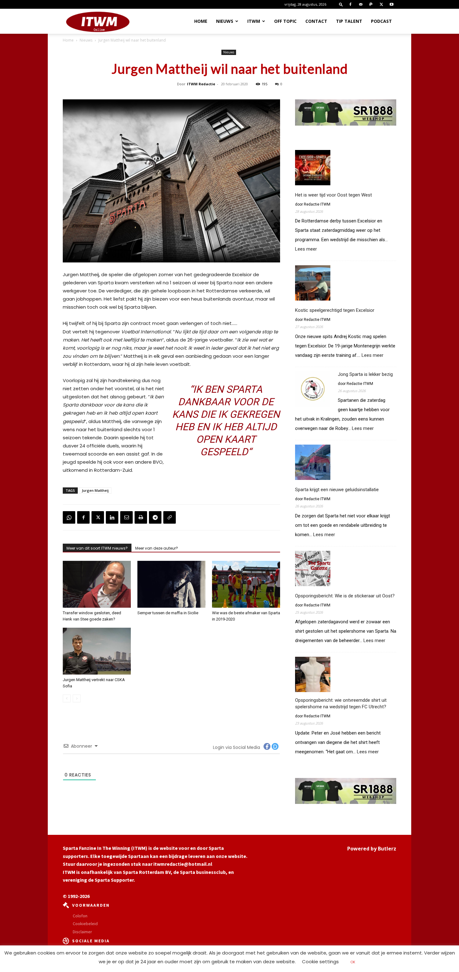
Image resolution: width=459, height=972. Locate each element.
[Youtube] (391, 4)
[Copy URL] (169, 517)
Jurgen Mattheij (95, 490)
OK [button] (352, 962)
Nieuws (224, 21)
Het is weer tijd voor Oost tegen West (333, 195)
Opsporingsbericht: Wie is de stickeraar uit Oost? (345, 596)
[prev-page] (67, 698)
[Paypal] (371, 4)
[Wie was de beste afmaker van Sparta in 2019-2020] (246, 584)
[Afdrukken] (141, 517)
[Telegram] (155, 517)
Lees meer (306, 249)
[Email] (126, 517)
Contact (316, 21)
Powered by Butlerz (371, 848)
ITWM (253, 21)
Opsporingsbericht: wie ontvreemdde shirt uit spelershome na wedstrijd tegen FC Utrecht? (341, 703)
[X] (381, 4)
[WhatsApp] (69, 517)
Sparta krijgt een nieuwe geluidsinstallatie (337, 489)
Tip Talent (349, 21)
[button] (341, 4)
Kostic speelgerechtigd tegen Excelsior (334, 310)
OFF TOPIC (285, 21)
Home (200, 21)
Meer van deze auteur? (156, 548)
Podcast (381, 21)
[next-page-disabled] (77, 698)
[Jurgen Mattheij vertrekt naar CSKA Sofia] (97, 651)
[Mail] (360, 4)
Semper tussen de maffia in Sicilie (167, 613)
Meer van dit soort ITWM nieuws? (97, 548)
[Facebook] (350, 4)
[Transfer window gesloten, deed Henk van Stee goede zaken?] (97, 584)
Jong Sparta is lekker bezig (365, 374)
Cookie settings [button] (320, 961)
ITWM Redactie (201, 84)
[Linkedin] (112, 517)
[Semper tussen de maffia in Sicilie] (171, 584)
